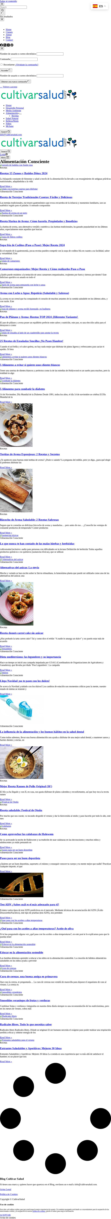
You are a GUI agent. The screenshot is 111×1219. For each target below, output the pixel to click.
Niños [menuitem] (8, 123)
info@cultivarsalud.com (11, 134)
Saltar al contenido (8, 1)
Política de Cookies (9, 1194)
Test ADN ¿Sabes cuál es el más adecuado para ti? (29, 904)
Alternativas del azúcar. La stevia (19, 567)
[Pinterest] (11, 45)
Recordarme (9, 64)
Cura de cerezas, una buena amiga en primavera (29, 976)
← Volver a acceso (8, 87)
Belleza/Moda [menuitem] (12, 121)
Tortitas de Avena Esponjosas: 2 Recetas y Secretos (30, 454)
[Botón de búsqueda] (2, 12)
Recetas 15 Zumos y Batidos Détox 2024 (23, 173)
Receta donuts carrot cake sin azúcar (21, 632)
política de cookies (39, 1211)
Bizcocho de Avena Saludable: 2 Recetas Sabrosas (29, 519)
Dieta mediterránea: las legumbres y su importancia (30, 656)
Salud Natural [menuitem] (12, 118)
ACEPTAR (5, 1215)
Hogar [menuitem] (9, 105)
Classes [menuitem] (9, 32)
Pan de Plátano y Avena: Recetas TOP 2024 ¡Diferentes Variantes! (39, 316)
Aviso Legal (5, 1189)
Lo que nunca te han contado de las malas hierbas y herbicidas (37, 543)
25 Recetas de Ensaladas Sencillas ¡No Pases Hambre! (31, 341)
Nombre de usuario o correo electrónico (18, 54)
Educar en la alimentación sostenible (21, 952)
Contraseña (5, 59)
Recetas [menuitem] (15, 116)
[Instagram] (8, 45)
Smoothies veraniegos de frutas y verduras (25, 1000)
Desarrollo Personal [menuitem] (15, 108)
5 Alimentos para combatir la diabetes (22, 388)
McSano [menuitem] (9, 126)
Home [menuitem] (8, 29)
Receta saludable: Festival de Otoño (21, 810)
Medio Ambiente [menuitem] (13, 110)
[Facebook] (1, 45)
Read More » (6, 186)
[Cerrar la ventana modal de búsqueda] (2, 4)
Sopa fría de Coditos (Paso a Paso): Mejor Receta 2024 (32, 245)
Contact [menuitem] (9, 40)
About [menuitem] (9, 34)
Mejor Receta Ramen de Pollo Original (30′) (26, 786)
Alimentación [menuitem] (12, 113)
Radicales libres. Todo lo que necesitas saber (26, 1024)
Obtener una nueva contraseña (14, 82)
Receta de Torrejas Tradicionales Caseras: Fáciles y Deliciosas (36, 197)
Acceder (5, 70)
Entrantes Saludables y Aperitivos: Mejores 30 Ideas (31, 1048)
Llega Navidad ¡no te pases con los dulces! (25, 680)
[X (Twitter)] (5, 45)
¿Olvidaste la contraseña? (26, 64)
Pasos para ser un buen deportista (20, 858)
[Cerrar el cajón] (2, 19)
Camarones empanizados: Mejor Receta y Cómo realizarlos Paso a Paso (42, 269)
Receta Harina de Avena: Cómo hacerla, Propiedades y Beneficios (38, 221)
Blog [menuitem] (8, 37)
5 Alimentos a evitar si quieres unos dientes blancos (30, 364)
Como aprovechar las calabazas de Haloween (26, 834)
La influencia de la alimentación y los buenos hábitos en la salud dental (42, 731)
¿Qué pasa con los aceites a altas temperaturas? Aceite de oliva (37, 928)
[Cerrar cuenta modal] (2, 48)
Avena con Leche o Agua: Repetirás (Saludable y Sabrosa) (34, 293)
